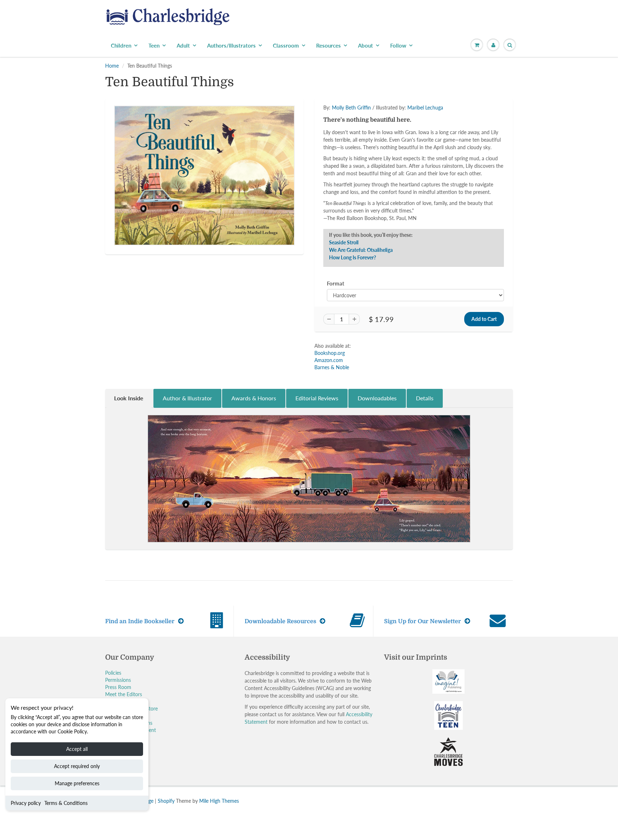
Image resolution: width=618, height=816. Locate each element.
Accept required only (77, 766)
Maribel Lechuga (425, 107)
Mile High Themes (219, 801)
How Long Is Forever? (352, 257)
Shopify (166, 801)
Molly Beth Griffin (351, 107)
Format (335, 283)
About (365, 45)
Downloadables (377, 398)
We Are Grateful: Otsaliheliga (361, 250)
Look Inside (128, 398)
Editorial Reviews (316, 398)
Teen (154, 45)
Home (112, 66)
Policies (113, 673)
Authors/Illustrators (231, 45)
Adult (183, 45)
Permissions (118, 680)
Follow (398, 45)
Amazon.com (328, 360)
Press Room (118, 687)
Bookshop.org (329, 353)
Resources (328, 45)
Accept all (77, 749)
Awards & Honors (253, 398)
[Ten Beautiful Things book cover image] (204, 175)
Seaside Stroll (343, 242)
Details (424, 398)
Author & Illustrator (187, 398)
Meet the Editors (123, 694)
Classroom (286, 45)
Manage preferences (77, 783)
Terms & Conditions (66, 803)
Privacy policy (26, 803)
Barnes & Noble (331, 367)
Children (121, 45)
